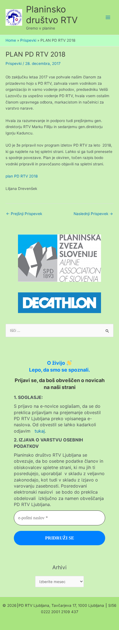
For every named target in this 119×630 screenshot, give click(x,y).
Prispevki (14, 63)
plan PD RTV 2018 (22, 176)
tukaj (40, 431)
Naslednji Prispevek (93, 213)
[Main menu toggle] (108, 17)
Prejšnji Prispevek (24, 213)
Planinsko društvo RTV (52, 14)
